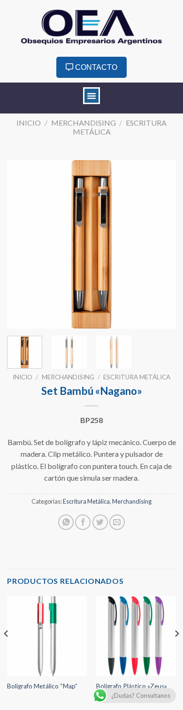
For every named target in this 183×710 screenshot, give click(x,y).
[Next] (160, 244)
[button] (91, 95)
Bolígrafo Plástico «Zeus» (131, 686)
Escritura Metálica (136, 377)
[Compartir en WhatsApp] (66, 522)
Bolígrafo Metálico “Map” (42, 686)
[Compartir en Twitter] (100, 522)
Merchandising (83, 122)
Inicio (28, 122)
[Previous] (22, 244)
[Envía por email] (117, 522)
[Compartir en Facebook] (83, 522)
